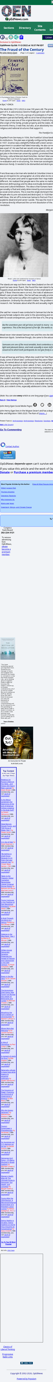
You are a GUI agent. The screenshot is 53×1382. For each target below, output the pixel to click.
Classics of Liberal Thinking (8, 1348)
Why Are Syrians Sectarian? (7, 1111)
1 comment (40, 53)
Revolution (39, 421)
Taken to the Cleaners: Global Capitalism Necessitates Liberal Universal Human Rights (7, 881)
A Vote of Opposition (5, 1043)
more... (42, 413)
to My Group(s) (7, 425)
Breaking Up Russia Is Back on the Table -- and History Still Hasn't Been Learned (8, 784)
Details (18, 100)
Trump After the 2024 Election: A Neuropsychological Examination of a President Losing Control (8, 1203)
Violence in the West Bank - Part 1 (8, 935)
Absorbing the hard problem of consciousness (7, 1014)
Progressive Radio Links (7, 1355)
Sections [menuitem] (9, 28)
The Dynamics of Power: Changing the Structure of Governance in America (7, 1094)
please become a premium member (6, 550)
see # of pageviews (5, 795)
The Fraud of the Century (22, 49)
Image (5, 101)
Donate (5, 472)
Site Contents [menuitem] (39, 28)
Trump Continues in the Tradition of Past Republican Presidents (8, 903)
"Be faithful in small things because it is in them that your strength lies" (6, 858)
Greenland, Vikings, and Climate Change (16, 507)
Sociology (47, 421)
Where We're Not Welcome (7, 1029)
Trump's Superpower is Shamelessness (7, 1128)
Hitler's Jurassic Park (8, 488)
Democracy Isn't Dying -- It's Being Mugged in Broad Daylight (7, 1161)
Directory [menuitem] (24, 28)
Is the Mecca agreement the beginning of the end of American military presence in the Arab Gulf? (7, 805)
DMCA (23, 100)
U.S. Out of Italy (7, 842)
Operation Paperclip (8, 496)
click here (10, 1250)
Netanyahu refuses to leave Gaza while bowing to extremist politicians (8, 1074)
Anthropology (18, 421)
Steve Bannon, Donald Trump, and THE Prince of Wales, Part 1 (8, 827)
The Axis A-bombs (7, 492)
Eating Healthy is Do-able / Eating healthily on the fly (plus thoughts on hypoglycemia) (8, 1224)
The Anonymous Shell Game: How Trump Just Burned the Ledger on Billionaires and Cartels (8, 995)
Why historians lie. (8, 499)
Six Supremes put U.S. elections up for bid (7, 1144)
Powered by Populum (26, 1378)
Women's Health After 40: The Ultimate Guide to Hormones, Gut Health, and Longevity (8, 1181)
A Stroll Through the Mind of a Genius (7, 920)
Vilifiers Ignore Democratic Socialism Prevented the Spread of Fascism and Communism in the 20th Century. (8, 957)
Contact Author (12, 446)
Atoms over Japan (7, 503)
